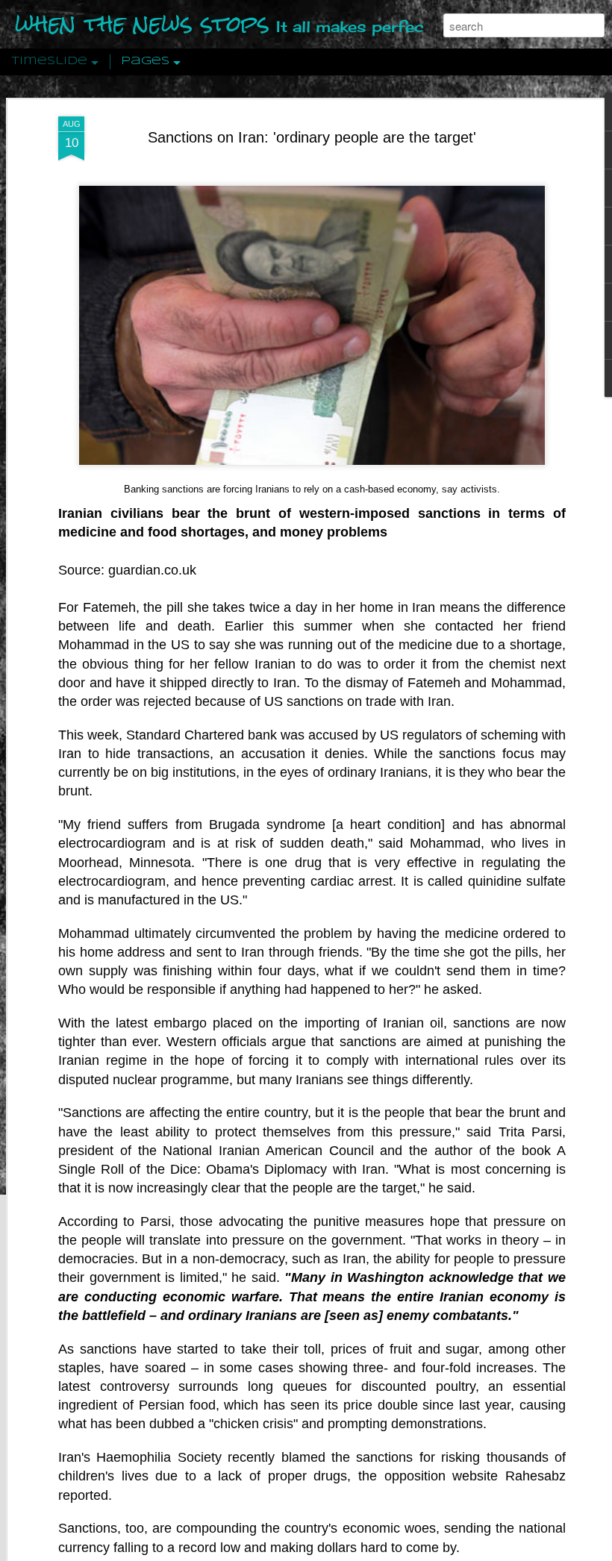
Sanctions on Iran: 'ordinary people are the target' (312, 137)
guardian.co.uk (152, 570)
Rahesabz (535, 1475)
